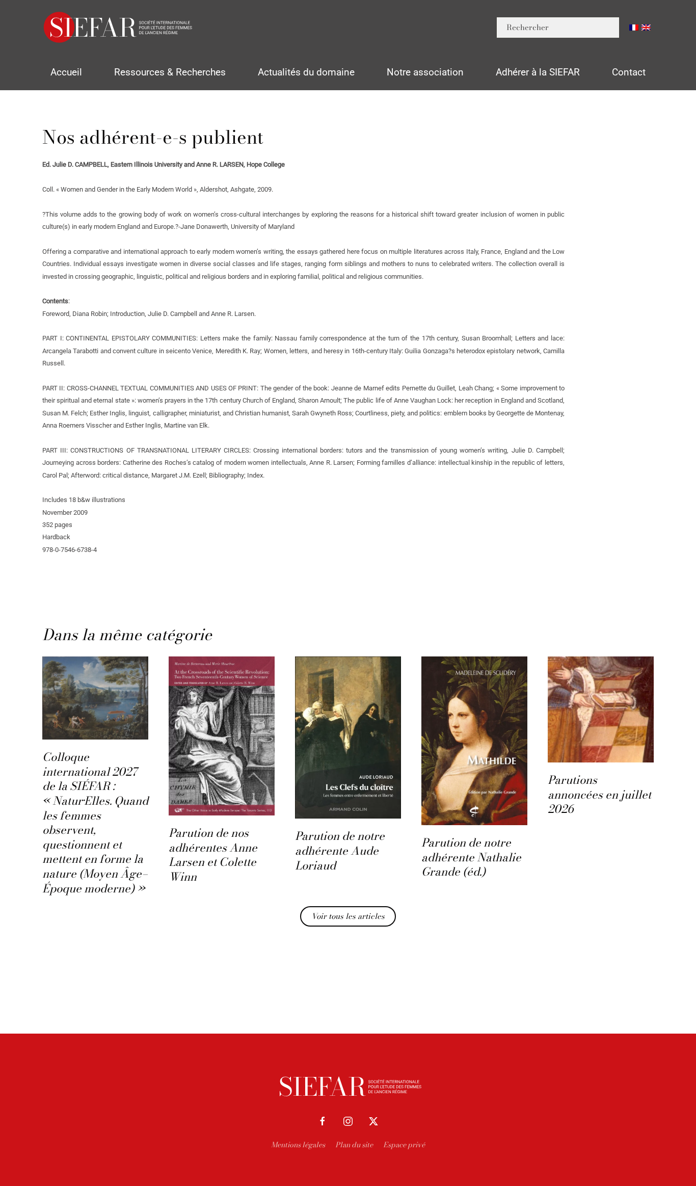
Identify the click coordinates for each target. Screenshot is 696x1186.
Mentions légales (298, 1144)
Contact (629, 72)
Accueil (66, 72)
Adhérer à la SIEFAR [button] (538, 72)
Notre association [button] (425, 72)
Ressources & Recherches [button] (170, 72)
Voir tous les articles (348, 916)
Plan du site (354, 1144)
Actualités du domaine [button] (306, 72)
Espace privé (404, 1144)
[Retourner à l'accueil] (118, 27)
